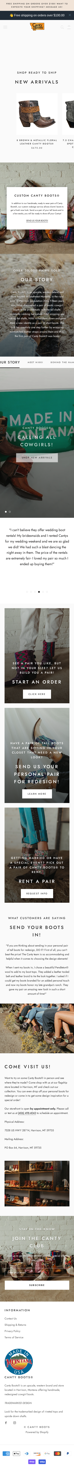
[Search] (62, 26)
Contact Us (11, 1318)
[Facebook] (6, 1422)
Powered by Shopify (37, 1432)
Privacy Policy (12, 1331)
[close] (69, 15)
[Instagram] (14, 1422)
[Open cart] (69, 27)
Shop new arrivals (37, 455)
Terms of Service (14, 1337)
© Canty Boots (37, 1427)
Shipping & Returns (15, 1325)
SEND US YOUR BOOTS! (37, 220)
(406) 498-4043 (27, 1113)
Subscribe (37, 1285)
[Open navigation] (5, 26)
